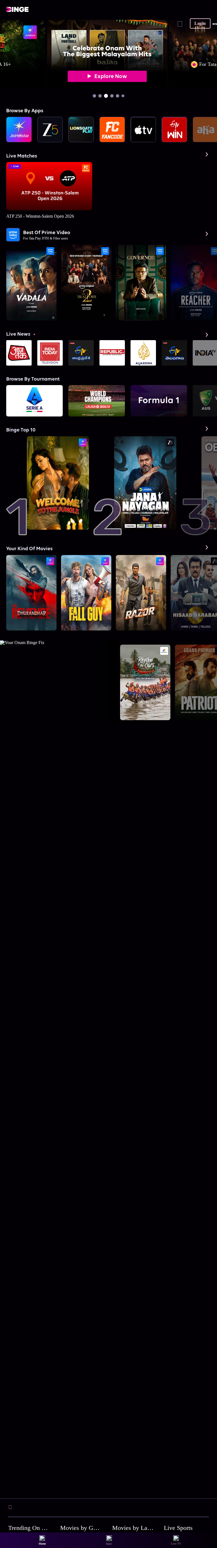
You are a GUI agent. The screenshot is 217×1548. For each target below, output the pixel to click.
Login (200, 23)
